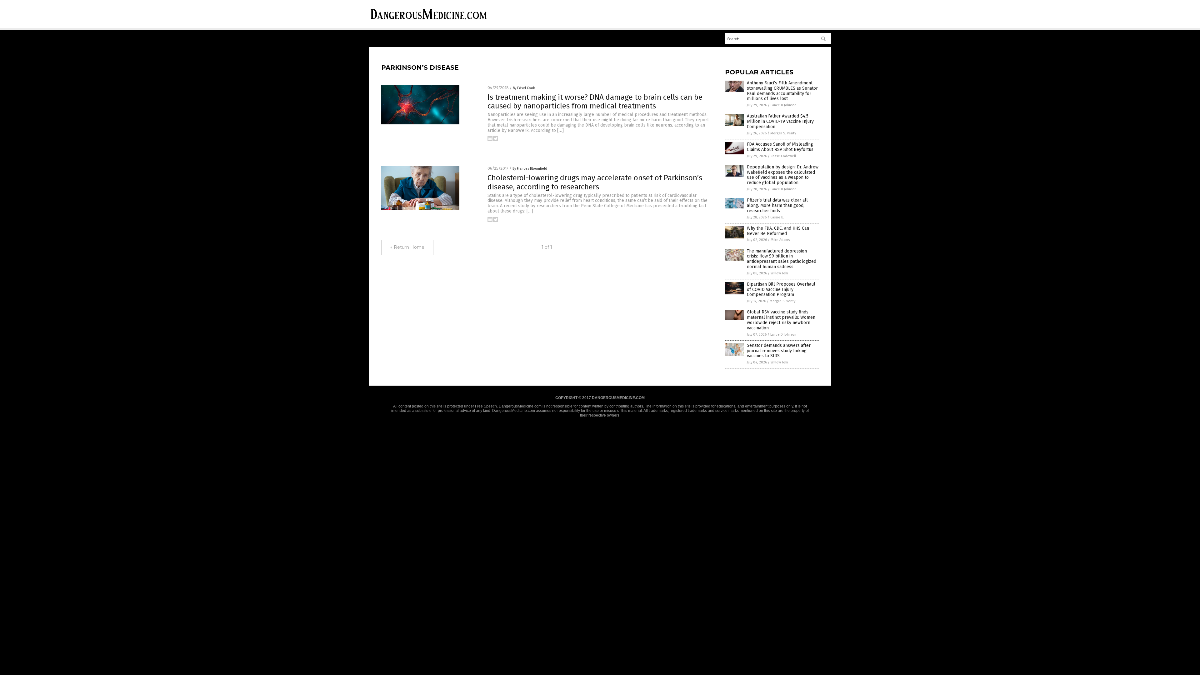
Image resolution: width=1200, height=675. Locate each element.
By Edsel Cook (524, 88)
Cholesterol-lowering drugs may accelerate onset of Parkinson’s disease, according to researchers (595, 182)
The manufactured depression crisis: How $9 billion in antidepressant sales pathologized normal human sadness (781, 258)
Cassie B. (777, 217)
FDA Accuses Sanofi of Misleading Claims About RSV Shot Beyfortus (780, 147)
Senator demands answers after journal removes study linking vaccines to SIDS (779, 351)
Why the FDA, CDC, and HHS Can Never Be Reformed (778, 231)
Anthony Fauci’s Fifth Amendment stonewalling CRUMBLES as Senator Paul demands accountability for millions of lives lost (782, 90)
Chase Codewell (783, 156)
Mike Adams (780, 240)
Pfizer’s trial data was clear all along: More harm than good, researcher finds (777, 205)
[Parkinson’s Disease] (429, 20)
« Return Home (407, 247)
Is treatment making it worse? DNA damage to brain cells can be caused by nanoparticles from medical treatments (595, 102)
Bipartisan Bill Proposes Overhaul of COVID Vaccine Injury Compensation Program (781, 290)
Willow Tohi (779, 273)
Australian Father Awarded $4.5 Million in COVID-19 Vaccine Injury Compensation (780, 121)
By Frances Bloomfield (529, 169)
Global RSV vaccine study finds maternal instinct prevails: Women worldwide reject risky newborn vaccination (781, 319)
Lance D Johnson (784, 105)
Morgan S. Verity (783, 133)
